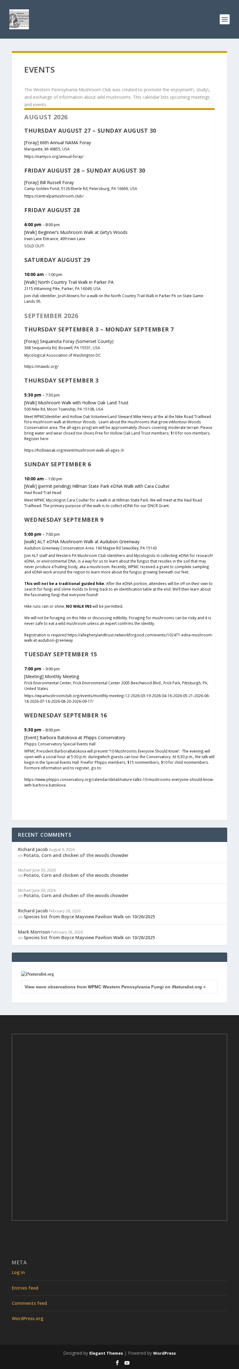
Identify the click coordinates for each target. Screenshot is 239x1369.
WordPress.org (27, 1318)
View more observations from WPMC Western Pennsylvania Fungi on (115, 986)
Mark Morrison (34, 932)
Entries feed (25, 1288)
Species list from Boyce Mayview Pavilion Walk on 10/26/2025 (89, 917)
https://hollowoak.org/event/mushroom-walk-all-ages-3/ (74, 450)
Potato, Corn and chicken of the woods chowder (76, 855)
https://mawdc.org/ (41, 366)
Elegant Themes (106, 1353)
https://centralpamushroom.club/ (53, 195)
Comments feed (29, 1303)
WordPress (164, 1353)
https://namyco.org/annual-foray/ (53, 156)
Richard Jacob (33, 849)
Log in (18, 1272)
